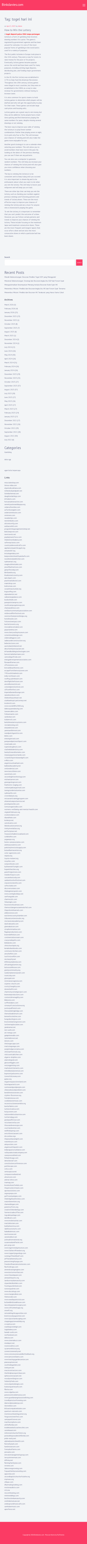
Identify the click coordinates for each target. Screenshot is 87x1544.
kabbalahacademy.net (12, 766)
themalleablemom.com (13, 1013)
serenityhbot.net (10, 1237)
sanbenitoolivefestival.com (14, 880)
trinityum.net (9, 1367)
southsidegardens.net (12, 1365)
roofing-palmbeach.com (13, 678)
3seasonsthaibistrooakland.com (16, 834)
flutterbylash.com (11, 1444)
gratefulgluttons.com (12, 872)
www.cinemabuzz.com (12, 1340)
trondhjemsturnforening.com (15, 1400)
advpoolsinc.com (10, 1144)
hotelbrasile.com (10, 619)
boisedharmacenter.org (13, 850)
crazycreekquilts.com (12, 940)
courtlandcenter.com (12, 1128)
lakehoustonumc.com (12, 1229)
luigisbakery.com (10, 1329)
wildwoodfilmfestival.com (14, 613)
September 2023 (10, 386)
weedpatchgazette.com (13, 733)
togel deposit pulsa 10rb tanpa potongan (23, 34)
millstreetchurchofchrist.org (15, 1433)
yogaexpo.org (9, 839)
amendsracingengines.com (14, 1269)
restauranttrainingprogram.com (16, 798)
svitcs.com (8, 1169)
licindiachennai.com (11, 493)
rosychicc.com (9, 861)
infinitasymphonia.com (12, 962)
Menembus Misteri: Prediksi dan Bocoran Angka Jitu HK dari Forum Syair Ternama (34, 288)
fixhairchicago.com (11, 1158)
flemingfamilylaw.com (12, 1463)
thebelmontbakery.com (13, 540)
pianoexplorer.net (11, 1362)
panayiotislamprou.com (13, 602)
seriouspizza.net (10, 1171)
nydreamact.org (10, 561)
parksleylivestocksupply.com (15, 847)
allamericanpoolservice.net (14, 801)
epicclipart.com (10, 578)
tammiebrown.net (11, 1038)
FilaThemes (60, 1535)
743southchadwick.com (13, 673)
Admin (20, 26)
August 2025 (9, 332)
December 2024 (10, 339)
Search (7, 257)
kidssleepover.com (11, 531)
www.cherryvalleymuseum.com (16, 632)
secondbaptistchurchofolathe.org (17, 1476)
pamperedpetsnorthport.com (15, 741)
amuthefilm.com (10, 954)
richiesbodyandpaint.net (13, 491)
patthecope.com (10, 1166)
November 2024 (10, 343)
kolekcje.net (9, 820)
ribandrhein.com (10, 817)
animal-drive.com (10, 1180)
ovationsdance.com (11, 815)
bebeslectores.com (11, 643)
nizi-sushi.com (9, 1030)
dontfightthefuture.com (13, 681)
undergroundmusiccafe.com (14, 1504)
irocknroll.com (9, 703)
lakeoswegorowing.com (13, 1468)
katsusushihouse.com (12, 967)
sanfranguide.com (11, 896)
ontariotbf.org (9, 550)
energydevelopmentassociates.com (17, 659)
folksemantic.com (11, 714)
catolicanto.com (10, 823)
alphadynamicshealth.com (14, 1441)
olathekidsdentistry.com (13, 749)
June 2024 (8, 351)
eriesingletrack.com (11, 738)
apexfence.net (9, 1509)
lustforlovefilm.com (12, 956)
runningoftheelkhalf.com (13, 1256)
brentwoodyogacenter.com (14, 1316)
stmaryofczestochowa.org (14, 1005)
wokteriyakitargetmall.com (14, 787)
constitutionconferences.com (15, 1163)
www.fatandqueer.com (13, 1275)
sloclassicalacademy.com (13, 921)
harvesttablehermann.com (14, 654)
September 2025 (10, 328)
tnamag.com (9, 1182)
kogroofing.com (10, 591)
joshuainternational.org (13, 1239)
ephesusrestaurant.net (13, 1376)
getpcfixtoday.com (11, 570)
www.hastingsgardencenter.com (16, 1359)
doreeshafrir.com (10, 989)
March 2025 (9, 335)
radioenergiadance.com (13, 597)
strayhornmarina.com (12, 929)
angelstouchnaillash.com (13, 763)
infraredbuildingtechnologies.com (17, 651)
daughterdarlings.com (12, 496)
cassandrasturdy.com (12, 877)
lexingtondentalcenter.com (14, 790)
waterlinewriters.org (12, 1201)
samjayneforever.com (12, 1419)
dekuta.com (8, 1337)
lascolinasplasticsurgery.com (15, 1305)
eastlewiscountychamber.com (15, 915)
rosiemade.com (10, 744)
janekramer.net (10, 1027)
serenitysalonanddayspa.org (14, 504)
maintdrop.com (10, 583)
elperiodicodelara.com (12, 488)
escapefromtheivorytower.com (16, 670)
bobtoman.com (10, 586)
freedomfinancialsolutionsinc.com (17, 1264)
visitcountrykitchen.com (13, 1054)
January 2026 (9, 312)
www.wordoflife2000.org (14, 706)
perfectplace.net (10, 831)
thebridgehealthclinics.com (14, 1199)
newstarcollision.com (12, 771)
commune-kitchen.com (13, 951)
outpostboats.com (11, 864)
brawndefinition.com (12, 934)
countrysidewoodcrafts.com (15, 545)
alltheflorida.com (10, 1425)
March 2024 (9, 362)
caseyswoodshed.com (12, 1155)
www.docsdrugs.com (12, 1291)
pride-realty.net (10, 1438)
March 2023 (9, 409)
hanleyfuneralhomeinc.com (14, 752)
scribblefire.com (10, 836)
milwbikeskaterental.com (14, 1071)
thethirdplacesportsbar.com (14, 1373)
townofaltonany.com (12, 1076)
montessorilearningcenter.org (15, 1414)
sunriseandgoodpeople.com (14, 1087)
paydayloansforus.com (13, 537)
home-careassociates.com (14, 842)
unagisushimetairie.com (13, 564)
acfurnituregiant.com (12, 510)
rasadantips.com (10, 518)
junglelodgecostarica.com (14, 1049)
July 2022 (8, 440)
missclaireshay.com (11, 482)
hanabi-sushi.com (10, 1332)
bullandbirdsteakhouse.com (14, 1302)
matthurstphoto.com (12, 1422)
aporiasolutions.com (12, 1190)
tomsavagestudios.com (13, 806)
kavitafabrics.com (11, 1106)
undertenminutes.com (12, 512)
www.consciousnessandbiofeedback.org (19, 1354)
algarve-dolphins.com (12, 1057)
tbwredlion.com (10, 1406)
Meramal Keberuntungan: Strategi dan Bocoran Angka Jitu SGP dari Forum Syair (34, 281)
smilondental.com (11, 768)
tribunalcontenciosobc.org (14, 918)
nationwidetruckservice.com (14, 1114)
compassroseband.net (12, 1174)
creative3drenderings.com (14, 1209)
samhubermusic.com (12, 1506)
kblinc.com (8, 736)
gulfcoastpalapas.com (12, 1196)
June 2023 (8, 397)
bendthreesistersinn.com (13, 1092)
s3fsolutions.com (11, 665)
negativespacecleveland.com (15, 1082)
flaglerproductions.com (13, 932)
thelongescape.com (11, 1043)
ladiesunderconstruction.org (14, 640)
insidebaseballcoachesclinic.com (16, 1427)
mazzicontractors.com (13, 1370)
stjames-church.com (12, 983)
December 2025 (10, 316)
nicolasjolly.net (10, 959)
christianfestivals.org (12, 1052)
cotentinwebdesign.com (13, 635)
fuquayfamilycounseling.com (15, 1471)
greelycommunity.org (12, 970)
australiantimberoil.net (13, 646)
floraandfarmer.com (11, 662)
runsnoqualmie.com (11, 1288)
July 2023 (8, 393)
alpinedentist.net (10, 594)
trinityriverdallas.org (12, 828)
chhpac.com (8, 1482)
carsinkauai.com (10, 1430)
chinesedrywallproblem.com (15, 1090)
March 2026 (9, 305)
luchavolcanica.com (11, 1109)
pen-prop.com (9, 1245)
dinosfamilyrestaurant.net (14, 649)
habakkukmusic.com (11, 1231)
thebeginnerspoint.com (13, 891)
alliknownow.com (11, 913)
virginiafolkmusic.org (12, 812)
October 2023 (9, 382)
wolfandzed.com (10, 1335)
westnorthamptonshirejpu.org (15, 616)
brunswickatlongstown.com (14, 1022)
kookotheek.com (10, 600)
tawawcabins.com (11, 711)
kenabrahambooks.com (13, 948)
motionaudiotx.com (11, 1487)
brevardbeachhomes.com (13, 668)
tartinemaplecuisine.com (13, 1024)
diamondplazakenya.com (13, 1403)
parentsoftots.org (11, 1207)
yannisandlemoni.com (12, 730)
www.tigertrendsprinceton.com (16, 1248)
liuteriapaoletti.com (12, 1084)
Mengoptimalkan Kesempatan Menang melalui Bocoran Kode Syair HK (31, 285)
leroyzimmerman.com (12, 1457)
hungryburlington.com (12, 1019)
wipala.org (8, 855)
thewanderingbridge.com (13, 1011)
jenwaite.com (9, 1452)
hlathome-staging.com (13, 785)
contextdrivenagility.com (13, 997)
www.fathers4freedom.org (14, 1250)
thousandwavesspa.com (13, 1125)
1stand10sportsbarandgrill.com (16, 757)
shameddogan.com (11, 1204)
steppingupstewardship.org (14, 1321)
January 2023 (9, 416)
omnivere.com (9, 515)
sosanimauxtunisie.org (12, 589)
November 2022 (10, 424)
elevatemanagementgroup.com (16, 1455)
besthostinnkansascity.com (14, 1498)
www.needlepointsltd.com (14, 1299)
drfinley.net (8, 1460)
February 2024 (9, 366)
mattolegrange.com (12, 1046)
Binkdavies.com (12, 4)
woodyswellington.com (13, 1378)
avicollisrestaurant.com (13, 1133)
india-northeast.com (12, 676)
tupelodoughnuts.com (12, 747)
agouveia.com (9, 1474)
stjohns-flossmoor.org (12, 1095)
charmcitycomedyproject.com (15, 992)
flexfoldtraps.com (11, 1267)
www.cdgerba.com (11, 1392)
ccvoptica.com (9, 1324)
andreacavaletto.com (12, 845)
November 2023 (10, 378)
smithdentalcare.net (12, 1501)
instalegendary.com (11, 553)
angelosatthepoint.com (13, 1147)
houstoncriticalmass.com (13, 905)
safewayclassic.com (11, 542)
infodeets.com (9, 499)
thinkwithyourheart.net (13, 698)
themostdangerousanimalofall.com (17, 907)
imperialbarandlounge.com (14, 692)
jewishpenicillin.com (11, 804)
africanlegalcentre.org (12, 964)
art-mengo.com (10, 1032)
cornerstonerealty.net (12, 1351)
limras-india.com (10, 485)
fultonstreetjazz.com (12, 621)
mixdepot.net (9, 1343)
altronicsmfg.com (11, 523)
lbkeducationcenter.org (13, 826)
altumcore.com (10, 1177)
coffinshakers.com (11, 1003)
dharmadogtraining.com (13, 1485)
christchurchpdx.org (11, 945)
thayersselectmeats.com (13, 1188)
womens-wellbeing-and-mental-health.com (21, 809)
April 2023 (8, 405)
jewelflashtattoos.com (13, 567)
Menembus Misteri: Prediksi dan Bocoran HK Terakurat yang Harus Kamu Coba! (34, 292)
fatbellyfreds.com (11, 1381)
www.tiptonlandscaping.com (15, 1318)
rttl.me (7, 1490)
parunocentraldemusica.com (15, 1395)
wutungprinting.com (11, 1065)
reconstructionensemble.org (15, 1103)
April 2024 (8, 359)
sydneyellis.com (10, 793)
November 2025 (10, 320)
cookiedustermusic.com (13, 1101)
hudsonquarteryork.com (13, 1386)
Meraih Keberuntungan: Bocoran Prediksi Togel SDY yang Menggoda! (30, 277)
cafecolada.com (10, 885)
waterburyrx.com (10, 1141)
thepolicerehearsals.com (13, 910)
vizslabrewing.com (11, 725)
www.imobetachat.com (13, 1220)
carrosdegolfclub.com (12, 657)
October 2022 (9, 428)
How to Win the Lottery (17, 30)
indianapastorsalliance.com (14, 1150)
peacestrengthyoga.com (13, 1261)
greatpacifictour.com (12, 1120)
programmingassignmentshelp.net (17, 529)
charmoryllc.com (10, 899)
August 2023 (9, 389)
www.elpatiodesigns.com (13, 1384)
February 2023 (9, 413)
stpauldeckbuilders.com (13, 1283)
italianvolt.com (10, 719)
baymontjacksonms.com (13, 1073)
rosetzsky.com (9, 975)
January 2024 (9, 370)
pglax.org (7, 1079)
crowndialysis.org (10, 796)
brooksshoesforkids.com (13, 1185)
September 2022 (10, 432)
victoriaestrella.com (12, 1122)
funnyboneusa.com (11, 1098)
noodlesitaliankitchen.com (14, 559)
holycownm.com (10, 1111)
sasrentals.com (10, 774)
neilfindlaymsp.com (11, 1131)
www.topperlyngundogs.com (15, 1253)
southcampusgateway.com (14, 605)
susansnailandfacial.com (13, 1242)
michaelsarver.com (11, 779)
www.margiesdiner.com (13, 1294)
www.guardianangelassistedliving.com (18, 1397)
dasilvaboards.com (11, 924)
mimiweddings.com (11, 1495)
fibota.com (8, 1389)
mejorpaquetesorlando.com (14, 755)
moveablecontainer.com (13, 627)
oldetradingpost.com (12, 638)
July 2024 (8, 347)
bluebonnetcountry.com (13, 575)
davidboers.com (10, 1218)
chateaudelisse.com (11, 608)
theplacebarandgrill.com (13, 1139)
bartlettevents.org (11, 624)
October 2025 (9, 324)
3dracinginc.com (10, 902)
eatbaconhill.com (11, 526)
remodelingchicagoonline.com (15, 1313)
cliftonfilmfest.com (12, 689)
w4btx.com (8, 760)
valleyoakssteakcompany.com (15, 1152)
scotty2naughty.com (12, 986)
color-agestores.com (12, 853)
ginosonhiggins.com (11, 1062)
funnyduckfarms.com (12, 1449)
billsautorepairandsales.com (15, 1408)
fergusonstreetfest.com (13, 1416)
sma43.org (8, 1310)
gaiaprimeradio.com (11, 1035)
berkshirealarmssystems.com (15, 722)
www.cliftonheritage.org (13, 1308)
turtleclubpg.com (11, 1117)
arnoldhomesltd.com (12, 684)
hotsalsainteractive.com (13, 501)
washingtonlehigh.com (12, 1327)
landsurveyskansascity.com (14, 1280)
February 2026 (9, 308)
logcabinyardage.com (12, 1215)
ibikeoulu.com (9, 1000)
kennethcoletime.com (12, 1016)
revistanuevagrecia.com (13, 981)
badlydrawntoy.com (11, 1226)
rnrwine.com (9, 1465)
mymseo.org (9, 1479)
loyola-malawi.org (11, 858)
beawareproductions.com (13, 994)
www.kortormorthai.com (13, 1272)
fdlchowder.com (10, 1297)
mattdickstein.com (11, 1223)
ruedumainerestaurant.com (14, 973)
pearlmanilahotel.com (12, 580)
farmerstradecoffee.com (13, 1212)
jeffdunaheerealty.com (13, 1259)
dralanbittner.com (11, 728)
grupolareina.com (10, 629)
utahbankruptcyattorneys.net (15, 700)
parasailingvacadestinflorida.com (16, 1436)
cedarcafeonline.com (12, 507)
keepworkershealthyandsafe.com (16, 556)
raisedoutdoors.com (11, 695)
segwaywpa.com (10, 1193)
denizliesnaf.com (10, 1160)
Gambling (8, 452)
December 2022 (10, 420)
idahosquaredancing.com (13, 708)
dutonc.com (8, 1041)
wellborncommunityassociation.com (18, 610)
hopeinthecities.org (11, 869)
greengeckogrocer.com (12, 782)
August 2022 (9, 436)
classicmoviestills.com (13, 883)
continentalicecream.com (14, 937)
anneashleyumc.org (11, 1278)
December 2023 (10, 374)
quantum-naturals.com (13, 1411)
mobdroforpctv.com (12, 875)
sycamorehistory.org (12, 1348)
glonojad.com (9, 978)
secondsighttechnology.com (15, 777)
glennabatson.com (11, 926)
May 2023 (8, 401)
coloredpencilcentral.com (14, 687)
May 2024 (8, 355)
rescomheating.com (11, 1493)
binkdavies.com (10, 943)
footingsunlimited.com (13, 1286)
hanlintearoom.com (11, 1446)
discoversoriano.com (12, 888)
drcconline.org (9, 1136)
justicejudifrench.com (12, 1008)
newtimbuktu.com (11, 521)
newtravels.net (10, 534)
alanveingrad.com (11, 1060)
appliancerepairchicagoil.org (14, 548)
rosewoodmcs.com (11, 1346)
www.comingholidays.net (13, 894)
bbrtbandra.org (10, 572)
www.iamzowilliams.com (13, 1357)
